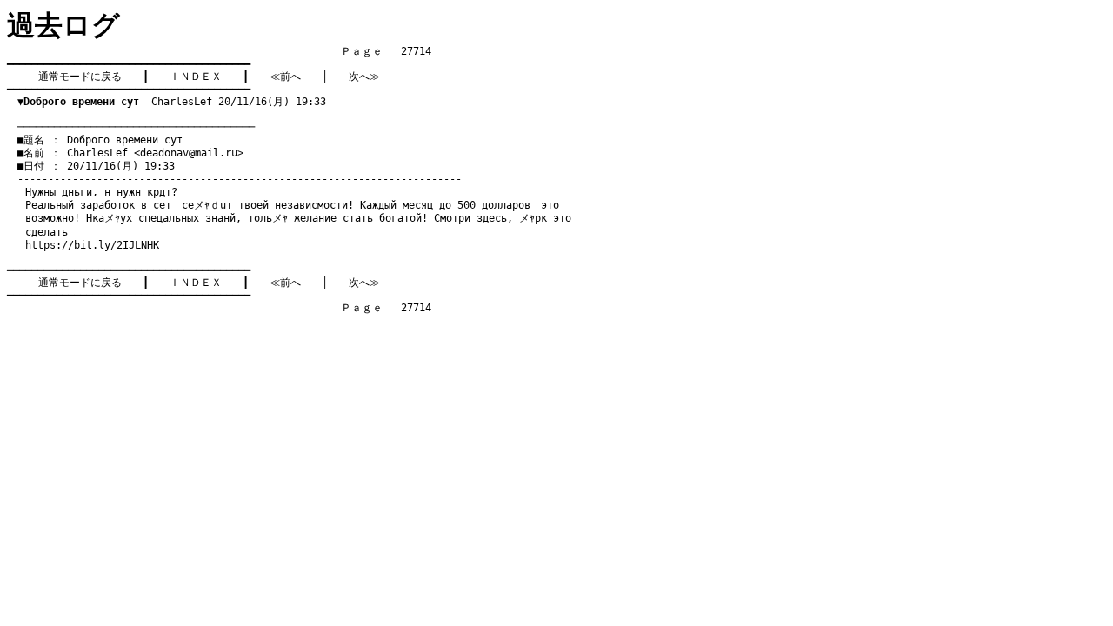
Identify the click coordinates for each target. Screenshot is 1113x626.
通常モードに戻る (80, 76)
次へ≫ (364, 76)
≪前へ (285, 76)
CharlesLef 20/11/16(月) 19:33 (171, 102)
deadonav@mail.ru (188, 153)
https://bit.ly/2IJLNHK (92, 245)
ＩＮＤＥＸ (196, 76)
